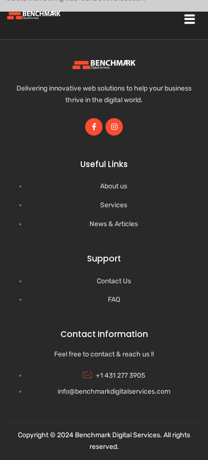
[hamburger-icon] (189, 20)
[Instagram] (114, 127)
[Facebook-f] (94, 127)
